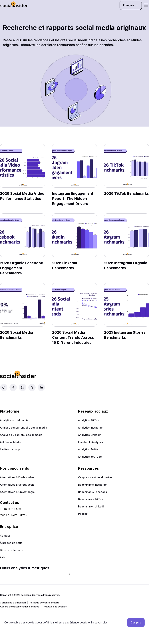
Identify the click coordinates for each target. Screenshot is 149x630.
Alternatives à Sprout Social (17, 484)
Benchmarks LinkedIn (91, 506)
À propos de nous (11, 542)
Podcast (83, 513)
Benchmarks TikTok (90, 499)
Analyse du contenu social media (21, 434)
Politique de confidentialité (44, 602)
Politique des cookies (55, 606)
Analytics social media (14, 420)
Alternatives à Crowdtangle (17, 491)
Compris (136, 622)
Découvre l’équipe (11, 550)
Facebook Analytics (90, 442)
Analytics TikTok (88, 420)
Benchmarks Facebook (92, 491)
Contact (5, 535)
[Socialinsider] (14, 5)
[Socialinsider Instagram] (22, 387)
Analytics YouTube (90, 456)
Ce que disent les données (95, 477)
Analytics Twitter (88, 449)
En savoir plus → (101, 622)
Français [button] (128, 5)
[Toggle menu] (146, 5)
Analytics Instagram (90, 427)
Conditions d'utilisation (13, 602)
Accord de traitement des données (19, 606)
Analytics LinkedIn (89, 434)
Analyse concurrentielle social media (23, 427)
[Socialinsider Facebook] (13, 387)
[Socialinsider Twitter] (32, 387)
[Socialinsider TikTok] (3, 387)
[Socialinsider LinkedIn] (41, 387)
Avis (2, 557)
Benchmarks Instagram (92, 484)
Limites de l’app (10, 449)
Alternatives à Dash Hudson (17, 477)
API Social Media (10, 442)
